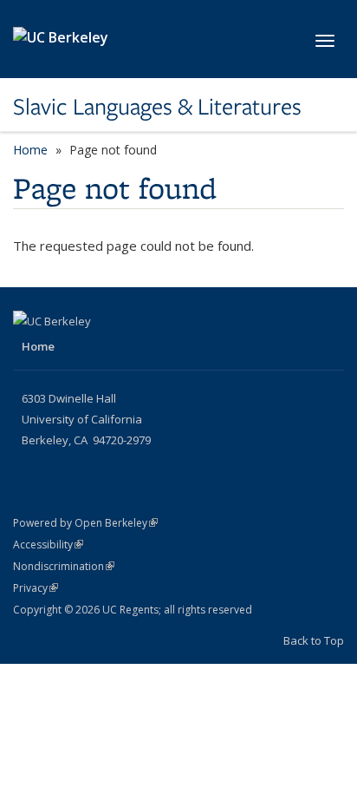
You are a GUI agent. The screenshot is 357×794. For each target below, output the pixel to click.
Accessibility (48, 544)
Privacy (35, 588)
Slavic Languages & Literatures (157, 106)
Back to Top (313, 640)
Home (30, 149)
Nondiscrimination (63, 566)
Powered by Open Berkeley (85, 522)
